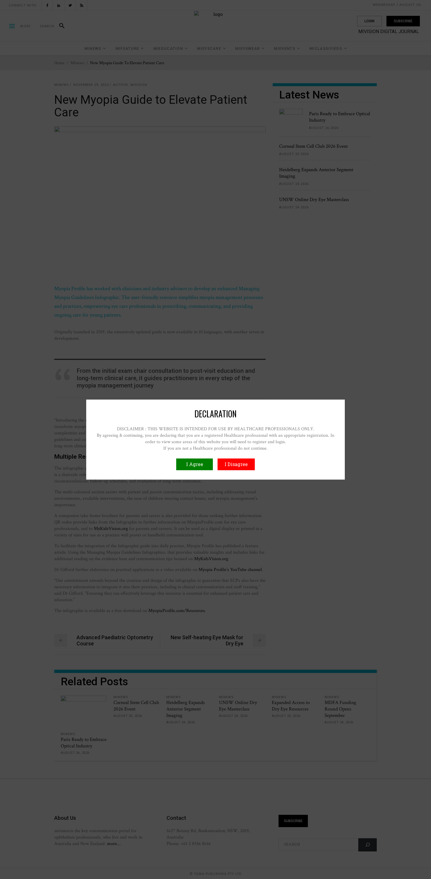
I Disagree (236, 464)
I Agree (194, 464)
